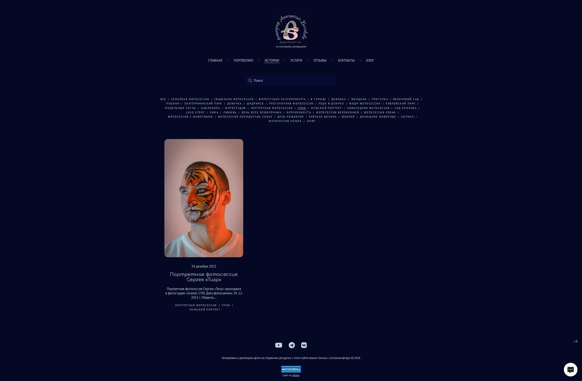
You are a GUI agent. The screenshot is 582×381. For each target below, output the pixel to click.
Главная (215, 60)
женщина (359, 99)
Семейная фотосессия (190, 99)
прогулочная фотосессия (291, 103)
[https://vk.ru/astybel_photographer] (304, 345)
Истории (272, 60)
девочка (234, 103)
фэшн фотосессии (365, 103)
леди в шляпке (331, 103)
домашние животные (378, 116)
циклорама (210, 108)
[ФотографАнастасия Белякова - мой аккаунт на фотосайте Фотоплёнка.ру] (291, 371)
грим (302, 108)
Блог (370, 60)
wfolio (295, 375)
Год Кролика (406, 108)
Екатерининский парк (203, 103)
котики (407, 116)
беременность (299, 112)
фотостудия (235, 108)
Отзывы (320, 60)
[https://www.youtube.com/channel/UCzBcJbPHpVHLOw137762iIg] (278, 345)
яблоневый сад (406, 99)
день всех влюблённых (262, 112)
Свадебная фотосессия (234, 99)
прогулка (380, 99)
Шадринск (255, 103)
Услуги (296, 60)
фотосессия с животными (190, 116)
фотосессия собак (380, 112)
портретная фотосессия (272, 108)
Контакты (346, 60)
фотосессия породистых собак (245, 116)
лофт (311, 121)
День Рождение (291, 116)
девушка (338, 99)
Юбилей (348, 116)
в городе (318, 99)
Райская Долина (323, 116)
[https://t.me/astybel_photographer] (292, 345)
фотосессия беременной (337, 112)
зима (214, 112)
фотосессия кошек (285, 121)
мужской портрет (326, 108)
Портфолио (243, 60)
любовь (230, 112)
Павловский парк (401, 103)
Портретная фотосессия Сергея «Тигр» (204, 277)
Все (163, 99)
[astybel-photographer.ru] (291, 29)
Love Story (195, 112)
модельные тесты (180, 108)
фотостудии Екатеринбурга (282, 99)
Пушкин (173, 103)
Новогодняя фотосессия (368, 108)
